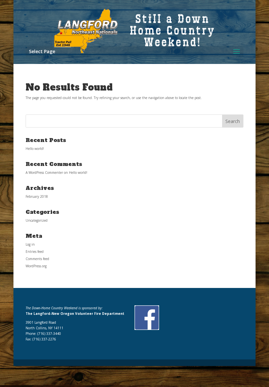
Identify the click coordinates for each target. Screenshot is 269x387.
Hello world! (35, 148)
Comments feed (37, 258)
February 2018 (37, 196)
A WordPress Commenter (44, 172)
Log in (30, 244)
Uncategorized (37, 220)
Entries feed (35, 251)
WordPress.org (36, 266)
